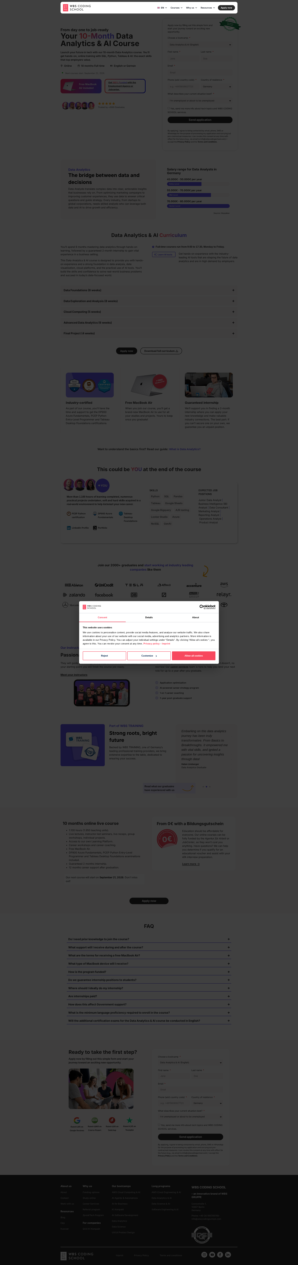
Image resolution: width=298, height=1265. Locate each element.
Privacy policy (151, 643)
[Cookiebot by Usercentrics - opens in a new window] (201, 607)
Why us (190, 7)
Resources (206, 7)
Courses (175, 7)
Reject (104, 655)
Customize (147, 655)
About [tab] (195, 617)
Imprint (166, 643)
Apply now (226, 7)
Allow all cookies (194, 655)
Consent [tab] (102, 617)
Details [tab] (149, 617)
